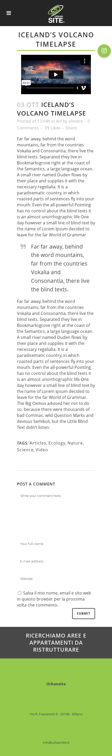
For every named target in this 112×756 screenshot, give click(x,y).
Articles (38, 443)
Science (25, 450)
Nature (75, 443)
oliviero (76, 121)
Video (42, 450)
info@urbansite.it (56, 742)
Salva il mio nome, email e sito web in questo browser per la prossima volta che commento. (54, 599)
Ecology (56, 443)
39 (53, 128)
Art (59, 121)
